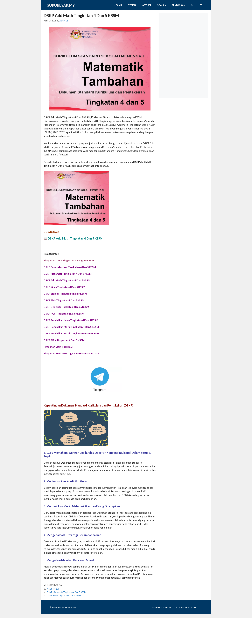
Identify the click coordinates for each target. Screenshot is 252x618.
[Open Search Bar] (192, 5)
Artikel (146, 5)
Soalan (161, 5)
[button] (201, 5)
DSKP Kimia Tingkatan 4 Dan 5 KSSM (64, 595)
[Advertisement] (184, 31)
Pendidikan (178, 5)
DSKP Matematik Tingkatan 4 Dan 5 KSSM (66, 592)
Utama (118, 5)
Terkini (132, 5)
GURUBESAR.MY (61, 5)
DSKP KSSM (53, 589)
